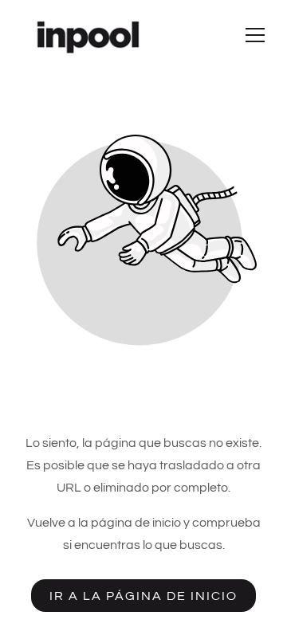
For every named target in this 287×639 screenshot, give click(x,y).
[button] (255, 35)
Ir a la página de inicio (143, 596)
